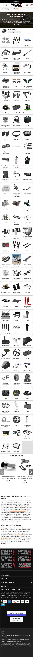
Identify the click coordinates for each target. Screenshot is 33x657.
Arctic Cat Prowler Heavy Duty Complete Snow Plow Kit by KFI (24, 478)
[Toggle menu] (2, 5)
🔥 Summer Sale (16, 1)
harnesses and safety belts (19, 534)
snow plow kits (13, 511)
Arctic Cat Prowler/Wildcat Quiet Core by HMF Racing (8, 477)
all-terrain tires (21, 511)
